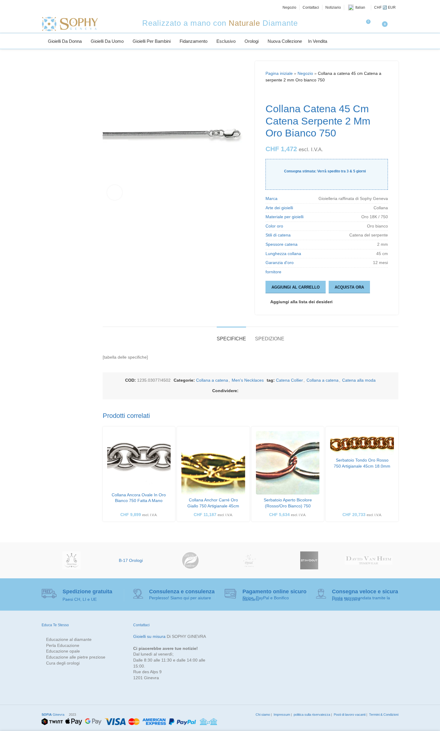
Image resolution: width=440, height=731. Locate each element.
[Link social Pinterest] (263, 391)
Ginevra (53, 714)
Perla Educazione (62, 645)
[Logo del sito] (70, 23)
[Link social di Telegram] (285, 391)
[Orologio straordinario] (309, 560)
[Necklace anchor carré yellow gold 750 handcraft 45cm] (213, 463)
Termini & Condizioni (383, 714)
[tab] (231, 336)
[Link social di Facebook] (242, 391)
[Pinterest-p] (65, 7)
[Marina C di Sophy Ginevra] (71, 560)
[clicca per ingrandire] (114, 192)
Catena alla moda (359, 380)
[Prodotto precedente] (269, 93)
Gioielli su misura (149, 636)
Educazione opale (63, 651)
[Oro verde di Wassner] (190, 560)
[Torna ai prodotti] (276, 93)
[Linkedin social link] (270, 391)
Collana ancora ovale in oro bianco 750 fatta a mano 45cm (139, 500)
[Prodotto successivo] (283, 93)
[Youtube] (72, 7)
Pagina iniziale (279, 73)
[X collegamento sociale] (249, 391)
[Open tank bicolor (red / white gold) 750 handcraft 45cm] (288, 463)
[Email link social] (256, 391)
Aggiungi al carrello (295, 287)
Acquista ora (349, 287)
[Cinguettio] (51, 7)
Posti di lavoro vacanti (349, 714)
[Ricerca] (396, 41)
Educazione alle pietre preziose (75, 657)
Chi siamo (262, 714)
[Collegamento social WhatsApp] (278, 391)
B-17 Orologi (131, 560)
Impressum (281, 714)
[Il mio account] (396, 24)
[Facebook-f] (45, 7)
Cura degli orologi (63, 663)
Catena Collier (289, 380)
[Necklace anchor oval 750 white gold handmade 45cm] (139, 460)
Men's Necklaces (248, 380)
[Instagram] (58, 7)
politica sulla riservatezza (311, 714)
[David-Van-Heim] (368, 560)
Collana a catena (212, 380)
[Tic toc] (78, 7)
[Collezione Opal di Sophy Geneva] (250, 560)
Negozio (305, 73)
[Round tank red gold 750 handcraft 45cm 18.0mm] (362, 443)
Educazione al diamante (69, 639)
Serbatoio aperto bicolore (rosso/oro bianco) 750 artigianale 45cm (288, 506)
